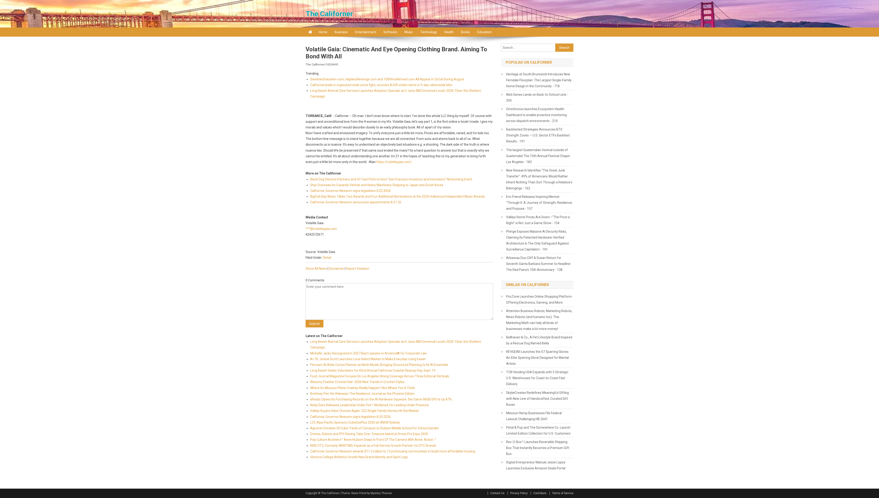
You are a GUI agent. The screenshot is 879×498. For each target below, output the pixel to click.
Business (341, 32)
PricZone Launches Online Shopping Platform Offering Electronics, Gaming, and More (539, 299)
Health (449, 32)
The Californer (329, 13)
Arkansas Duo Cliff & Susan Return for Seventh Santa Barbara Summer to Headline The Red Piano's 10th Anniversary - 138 (538, 264)
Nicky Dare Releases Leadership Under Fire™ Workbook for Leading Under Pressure (369, 405)
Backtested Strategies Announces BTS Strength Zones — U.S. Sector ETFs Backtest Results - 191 (538, 135)
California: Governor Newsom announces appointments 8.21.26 (355, 202)
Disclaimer (336, 268)
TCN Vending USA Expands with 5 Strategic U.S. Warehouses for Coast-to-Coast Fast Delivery (537, 378)
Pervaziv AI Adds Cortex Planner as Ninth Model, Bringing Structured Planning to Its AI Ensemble (379, 365)
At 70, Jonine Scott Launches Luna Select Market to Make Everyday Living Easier (368, 359)
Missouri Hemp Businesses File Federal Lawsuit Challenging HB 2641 (534, 416)
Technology (428, 32)
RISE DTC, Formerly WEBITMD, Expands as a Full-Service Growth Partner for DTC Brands (373, 445)
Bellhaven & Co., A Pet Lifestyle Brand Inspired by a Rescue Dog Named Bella (539, 340)
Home (323, 32)
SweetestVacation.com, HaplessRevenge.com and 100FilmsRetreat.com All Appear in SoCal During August (387, 79)
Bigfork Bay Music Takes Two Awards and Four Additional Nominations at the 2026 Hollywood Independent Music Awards (397, 196)
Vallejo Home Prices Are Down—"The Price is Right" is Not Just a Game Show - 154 (538, 220)
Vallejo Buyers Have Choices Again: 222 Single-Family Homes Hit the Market (364, 411)
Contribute (539, 493)
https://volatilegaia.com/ (394, 162)
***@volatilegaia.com (321, 229)
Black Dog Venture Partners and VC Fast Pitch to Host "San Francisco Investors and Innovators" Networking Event (391, 179)
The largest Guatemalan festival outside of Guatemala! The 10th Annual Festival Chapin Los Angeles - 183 (538, 156)
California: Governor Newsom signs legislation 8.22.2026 (350, 191)
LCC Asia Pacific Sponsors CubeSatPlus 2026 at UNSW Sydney (355, 422)
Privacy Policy (519, 493)
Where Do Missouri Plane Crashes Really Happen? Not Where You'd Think (362, 388)
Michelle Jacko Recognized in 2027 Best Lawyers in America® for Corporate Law (368, 353)
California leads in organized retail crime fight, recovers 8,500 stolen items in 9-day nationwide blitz (381, 85)
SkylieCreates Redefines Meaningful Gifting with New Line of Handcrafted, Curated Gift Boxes (537, 398)
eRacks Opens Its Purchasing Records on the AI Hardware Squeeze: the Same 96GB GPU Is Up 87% (381, 399)
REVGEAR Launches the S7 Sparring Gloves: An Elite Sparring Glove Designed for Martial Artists (537, 357)
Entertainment (365, 32)
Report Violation (357, 268)
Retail (327, 257)
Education (484, 32)
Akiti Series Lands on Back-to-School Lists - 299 (537, 97)
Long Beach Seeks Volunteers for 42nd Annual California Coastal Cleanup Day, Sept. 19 (372, 370)
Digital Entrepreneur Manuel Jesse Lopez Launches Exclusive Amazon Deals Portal (535, 465)
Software (390, 32)
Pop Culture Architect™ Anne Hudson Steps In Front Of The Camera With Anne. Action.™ (373, 439)
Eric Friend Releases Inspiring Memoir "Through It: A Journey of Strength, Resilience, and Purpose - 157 (539, 202)
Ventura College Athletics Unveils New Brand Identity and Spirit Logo (359, 457)
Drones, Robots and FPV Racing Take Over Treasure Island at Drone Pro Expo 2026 (369, 434)
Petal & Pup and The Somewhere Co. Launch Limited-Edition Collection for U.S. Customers (538, 430)
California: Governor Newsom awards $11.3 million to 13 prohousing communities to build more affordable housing (393, 451)
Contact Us (497, 493)
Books (465, 32)
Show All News (316, 268)
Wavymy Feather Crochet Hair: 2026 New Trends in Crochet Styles (357, 382)
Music (408, 32)
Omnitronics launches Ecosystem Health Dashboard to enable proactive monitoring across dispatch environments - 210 (536, 115)
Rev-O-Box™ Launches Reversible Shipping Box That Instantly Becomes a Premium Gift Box (537, 448)
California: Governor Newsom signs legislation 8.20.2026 (350, 417)
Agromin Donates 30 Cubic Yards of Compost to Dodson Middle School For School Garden (374, 428)
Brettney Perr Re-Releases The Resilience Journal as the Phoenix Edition (362, 393)
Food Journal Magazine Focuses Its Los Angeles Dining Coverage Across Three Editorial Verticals (379, 376)
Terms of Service (562, 493)
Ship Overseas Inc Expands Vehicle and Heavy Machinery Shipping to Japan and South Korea (376, 185)
